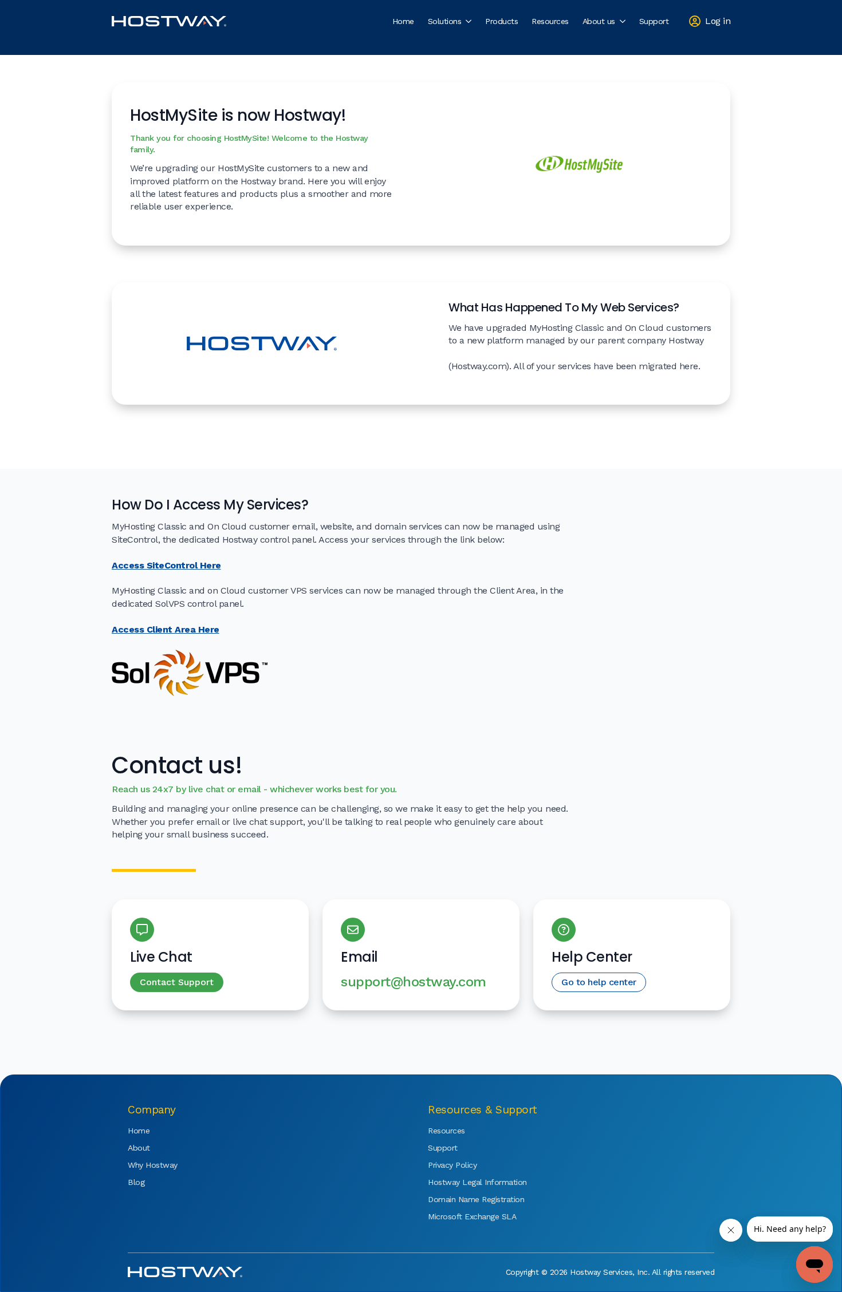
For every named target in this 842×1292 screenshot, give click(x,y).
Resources (550, 21)
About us (599, 21)
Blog (136, 1182)
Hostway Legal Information (462, 1182)
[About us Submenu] (623, 21)
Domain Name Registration (462, 1199)
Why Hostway (153, 1164)
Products (501, 21)
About (139, 1147)
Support (654, 21)
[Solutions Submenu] (469, 21)
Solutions (445, 21)
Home (403, 21)
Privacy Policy (452, 1164)
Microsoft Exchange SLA (462, 1216)
